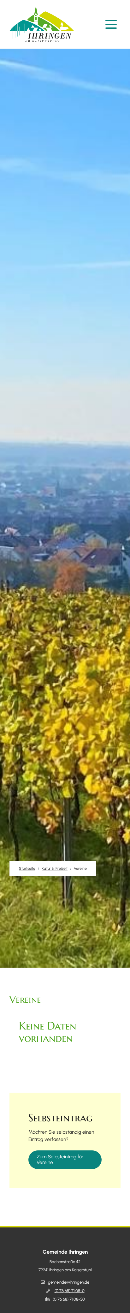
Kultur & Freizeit (55, 868)
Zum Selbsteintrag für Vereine (60, 1159)
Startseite (27, 868)
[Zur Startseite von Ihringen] (43, 24)
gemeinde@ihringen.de (68, 1282)
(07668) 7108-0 (70, 1290)
